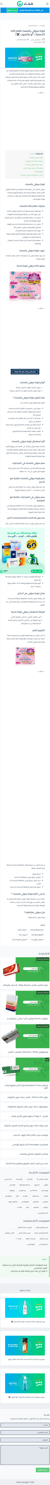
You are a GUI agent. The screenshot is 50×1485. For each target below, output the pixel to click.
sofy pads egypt (37, 934)
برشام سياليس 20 (42, 1179)
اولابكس (12, 1184)
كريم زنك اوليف (30, 1238)
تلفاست (19, 1207)
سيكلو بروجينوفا (24, 1184)
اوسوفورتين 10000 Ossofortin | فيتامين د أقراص (28, 1052)
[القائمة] (47, 4)
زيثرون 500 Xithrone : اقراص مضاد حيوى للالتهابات (27, 1097)
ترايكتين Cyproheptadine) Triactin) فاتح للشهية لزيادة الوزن (26, 1086)
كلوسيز (25, 1195)
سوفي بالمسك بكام (19, 939)
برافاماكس (33, 1190)
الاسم (45, 1425)
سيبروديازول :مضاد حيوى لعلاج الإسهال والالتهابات (27, 1106)
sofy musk (22, 929)
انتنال (17, 1195)
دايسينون (37, 1184)
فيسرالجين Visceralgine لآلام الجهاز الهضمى (30, 1144)
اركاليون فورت (13, 1201)
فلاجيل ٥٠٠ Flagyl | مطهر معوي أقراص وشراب (29, 1116)
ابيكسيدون (8, 1179)
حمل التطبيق (12, 10)
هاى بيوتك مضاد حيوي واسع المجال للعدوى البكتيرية (26, 1125)
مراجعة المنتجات (21, 39)
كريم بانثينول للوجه (42, 1227)
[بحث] (1, 4)
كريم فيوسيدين (43, 1212)
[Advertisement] (25, 122)
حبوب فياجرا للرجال (24, 1232)
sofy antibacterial (36, 929)
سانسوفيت (35, 1195)
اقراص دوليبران (10, 1232)
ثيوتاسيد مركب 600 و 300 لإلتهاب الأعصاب (30, 1135)
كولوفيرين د (31, 1244)
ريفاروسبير (8, 1195)
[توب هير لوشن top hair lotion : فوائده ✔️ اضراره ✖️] (25, 1308)
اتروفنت (45, 1195)
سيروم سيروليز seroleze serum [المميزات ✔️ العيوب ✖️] (26, 1397)
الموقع (45, 1439)
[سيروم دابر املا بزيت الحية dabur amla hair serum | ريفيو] (25, 1346)
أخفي (32, 153)
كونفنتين (36, 1201)
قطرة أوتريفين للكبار (41, 1232)
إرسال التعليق (42, 1469)
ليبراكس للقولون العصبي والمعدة (34, 1154)
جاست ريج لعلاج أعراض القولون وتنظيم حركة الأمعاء (27, 1163)
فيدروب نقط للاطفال (24, 1227)
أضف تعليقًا (43, 1447)
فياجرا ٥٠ (19, 1238)
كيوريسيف (19, 1179)
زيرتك (27, 1207)
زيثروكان (45, 1201)
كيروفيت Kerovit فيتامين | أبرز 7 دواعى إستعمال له (27, 1018)
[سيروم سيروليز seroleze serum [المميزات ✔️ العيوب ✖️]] (25, 1383)
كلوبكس (30, 1179)
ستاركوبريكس (43, 1244)
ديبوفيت (45, 1207)
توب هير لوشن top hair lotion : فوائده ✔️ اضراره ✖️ (28, 1321)
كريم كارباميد (43, 1238)
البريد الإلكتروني (42, 1432)
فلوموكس (25, 1201)
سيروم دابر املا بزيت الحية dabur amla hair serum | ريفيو (26, 1359)
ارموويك (12, 1190)
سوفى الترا (23, 934)
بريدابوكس (22, 1190)
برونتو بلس (44, 1190)
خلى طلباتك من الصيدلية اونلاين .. (25, 10)
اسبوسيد (36, 1207)
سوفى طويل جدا (37, 939)
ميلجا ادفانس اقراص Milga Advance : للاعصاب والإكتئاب (25, 985)
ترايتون (46, 1184)
